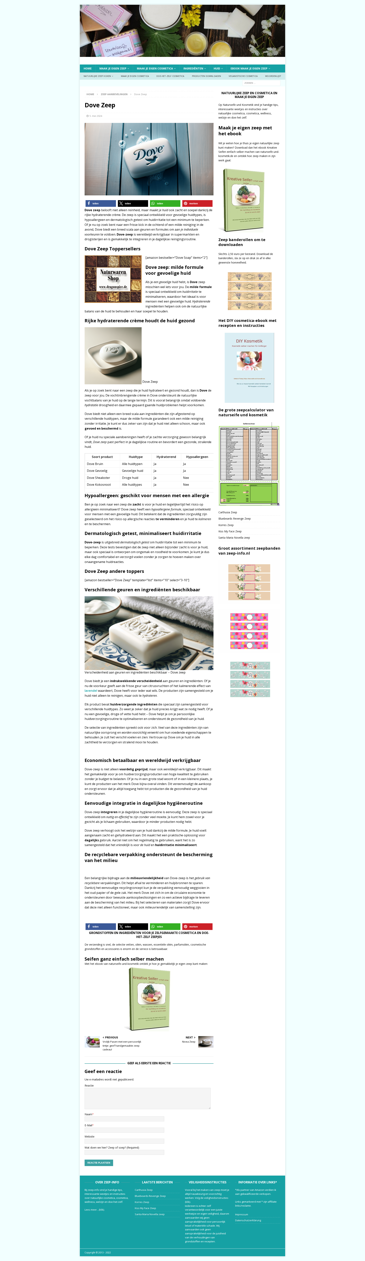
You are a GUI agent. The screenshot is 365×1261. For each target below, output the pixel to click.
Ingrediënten (193, 68)
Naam (88, 1114)
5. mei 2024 (96, 116)
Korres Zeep (226, 525)
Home (88, 68)
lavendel (91, 691)
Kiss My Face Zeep (230, 531)
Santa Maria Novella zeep (234, 537)
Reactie (89, 1085)
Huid (217, 68)
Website (89, 1136)
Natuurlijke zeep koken (97, 76)
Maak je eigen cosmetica (155, 68)
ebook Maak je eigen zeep (249, 68)
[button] (101, 203)
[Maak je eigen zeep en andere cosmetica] (182, 54)
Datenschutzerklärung (248, 1220)
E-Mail (88, 1125)
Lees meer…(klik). (95, 1209)
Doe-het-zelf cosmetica (170, 76)
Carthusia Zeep (227, 512)
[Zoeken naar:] (261, 82)
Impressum (241, 1214)
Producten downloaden (206, 76)
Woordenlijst (273, 76)
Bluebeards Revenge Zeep (234, 518)
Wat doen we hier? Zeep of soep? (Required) (112, 1147)
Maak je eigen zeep (112, 68)
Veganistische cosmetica (243, 76)
